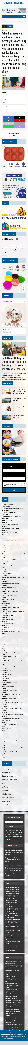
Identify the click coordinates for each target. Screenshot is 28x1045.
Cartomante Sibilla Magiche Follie (11, 544)
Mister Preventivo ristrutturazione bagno (14, 643)
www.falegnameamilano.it (12, 893)
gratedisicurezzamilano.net (12, 1019)
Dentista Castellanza (10, 1017)
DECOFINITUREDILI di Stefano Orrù (12, 657)
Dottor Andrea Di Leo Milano (10, 524)
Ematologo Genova (10, 976)
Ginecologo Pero (9, 1007)
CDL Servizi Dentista (8, 615)
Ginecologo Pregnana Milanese (13, 1000)
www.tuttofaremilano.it (11, 895)
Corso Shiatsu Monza (10, 924)
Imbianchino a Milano (8, 686)
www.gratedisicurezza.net (12, 891)
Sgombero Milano (10, 963)
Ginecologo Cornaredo (11, 996)
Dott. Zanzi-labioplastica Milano (11, 751)
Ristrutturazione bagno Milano (9, 776)
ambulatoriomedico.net (11, 913)
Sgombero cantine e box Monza (11, 694)
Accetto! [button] (14, 1043)
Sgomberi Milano (6, 801)
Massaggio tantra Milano (12, 946)
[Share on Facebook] (8, 117)
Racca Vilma (5, 569)
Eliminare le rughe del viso (9, 698)
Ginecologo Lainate (10, 994)
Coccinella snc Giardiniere (9, 595)
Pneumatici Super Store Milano (10, 528)
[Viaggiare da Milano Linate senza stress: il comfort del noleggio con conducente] (6, 393)
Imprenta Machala (10, 950)
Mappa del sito (6, 627)
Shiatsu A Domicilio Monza (12, 934)
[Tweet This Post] (19, 117)
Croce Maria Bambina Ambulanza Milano (13, 736)
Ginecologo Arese (10, 993)
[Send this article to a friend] (8, 123)
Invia (13, 113)
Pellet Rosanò (6, 678)
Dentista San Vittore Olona (12, 1011)
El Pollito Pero (6, 603)
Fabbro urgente (6, 674)
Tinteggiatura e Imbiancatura (13, 908)
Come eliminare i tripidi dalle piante (12, 652)
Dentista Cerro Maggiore (12, 1009)
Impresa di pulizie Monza (11, 902)
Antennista (5, 744)
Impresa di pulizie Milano (8, 798)
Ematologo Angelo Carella (9, 532)
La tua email (14, 475)
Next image (13, 135)
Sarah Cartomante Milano (9, 682)
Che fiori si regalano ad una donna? (19, 407)
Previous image (15, 133)
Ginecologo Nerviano (11, 998)
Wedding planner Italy (11, 981)
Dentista (4, 783)
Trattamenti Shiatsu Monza (12, 936)
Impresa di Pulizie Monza (9, 587)
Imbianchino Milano (6, 794)
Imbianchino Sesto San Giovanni (13, 910)
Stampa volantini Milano (11, 1020)
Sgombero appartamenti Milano (11, 583)
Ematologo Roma (9, 974)
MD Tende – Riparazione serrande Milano (13, 748)
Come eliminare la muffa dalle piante (12, 516)
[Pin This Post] (19, 120)
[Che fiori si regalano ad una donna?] (6, 410)
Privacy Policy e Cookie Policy (10, 607)
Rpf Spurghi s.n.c (6, 728)
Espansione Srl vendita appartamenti (12, 740)
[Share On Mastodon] (19, 126)
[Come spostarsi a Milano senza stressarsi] (6, 419)
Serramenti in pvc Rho (11, 980)
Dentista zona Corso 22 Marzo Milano (12, 714)
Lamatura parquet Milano (8, 769)
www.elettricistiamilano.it (12, 889)
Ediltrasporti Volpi (7, 573)
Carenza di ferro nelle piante (10, 724)
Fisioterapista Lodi (6, 805)
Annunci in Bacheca (7, 504)
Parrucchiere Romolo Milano (12, 1028)
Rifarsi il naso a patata (8, 599)
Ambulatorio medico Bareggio (10, 540)
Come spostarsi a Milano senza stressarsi (18, 416)
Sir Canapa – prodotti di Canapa (11, 631)
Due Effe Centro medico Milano (11, 639)
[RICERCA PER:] (14, 20)
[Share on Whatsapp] (8, 126)
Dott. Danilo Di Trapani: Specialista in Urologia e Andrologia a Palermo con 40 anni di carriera (14, 363)
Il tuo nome (14, 466)
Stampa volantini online (8, 755)
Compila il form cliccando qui (12, 841)
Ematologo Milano (10, 978)
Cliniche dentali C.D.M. (8, 623)
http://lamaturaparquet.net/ (12, 919)
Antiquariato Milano (6, 790)
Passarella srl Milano (8, 536)
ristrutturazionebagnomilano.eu (13, 915)
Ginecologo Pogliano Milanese (13, 1002)
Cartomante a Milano (8, 635)
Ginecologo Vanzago (10, 1004)
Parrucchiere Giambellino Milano (13, 1024)
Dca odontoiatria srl (7, 670)
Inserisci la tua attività (8, 565)
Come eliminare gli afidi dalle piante (12, 666)
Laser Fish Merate (7, 520)
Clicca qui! (4, 255)
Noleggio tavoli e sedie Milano (10, 591)
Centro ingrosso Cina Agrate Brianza (12, 508)
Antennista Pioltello (7, 619)
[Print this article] (19, 123)
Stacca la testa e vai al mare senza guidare (19, 399)
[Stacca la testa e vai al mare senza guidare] (6, 402)
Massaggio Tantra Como (9, 512)
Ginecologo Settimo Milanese (13, 1006)
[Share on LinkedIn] (8, 120)
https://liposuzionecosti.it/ (12, 921)
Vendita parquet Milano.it (12, 887)
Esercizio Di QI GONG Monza (13, 923)
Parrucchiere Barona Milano (12, 1029)
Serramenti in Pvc (6, 772)
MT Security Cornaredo (8, 732)
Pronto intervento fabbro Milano (9, 780)
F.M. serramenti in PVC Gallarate (11, 690)
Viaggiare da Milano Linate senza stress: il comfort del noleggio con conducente (19, 391)
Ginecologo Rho (9, 991)
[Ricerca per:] (14, 822)
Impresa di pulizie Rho (11, 989)
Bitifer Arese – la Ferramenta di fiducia (13, 611)
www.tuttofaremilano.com (12, 897)
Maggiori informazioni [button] (7, 1038)
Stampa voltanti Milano (11, 983)
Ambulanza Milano (10, 917)
